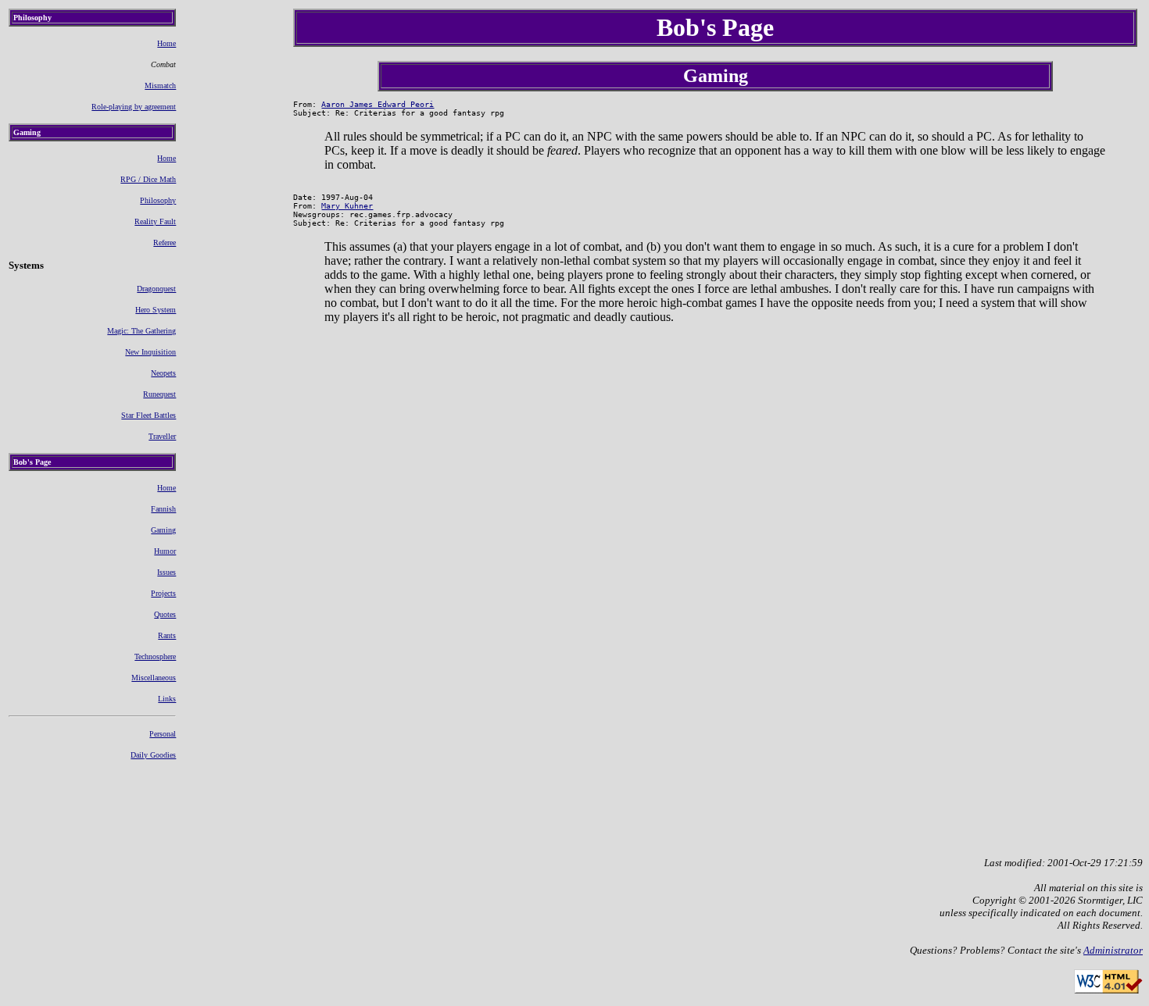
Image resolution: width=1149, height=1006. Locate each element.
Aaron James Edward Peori (377, 104)
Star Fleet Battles (148, 415)
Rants (167, 635)
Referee (164, 242)
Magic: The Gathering (141, 330)
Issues (166, 572)
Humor (165, 551)
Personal (162, 734)
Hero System (155, 309)
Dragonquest (156, 288)
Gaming (163, 530)
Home (166, 43)
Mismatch (160, 85)
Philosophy (158, 200)
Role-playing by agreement (133, 106)
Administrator (1113, 950)
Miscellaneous (153, 677)
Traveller (162, 436)
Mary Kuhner (347, 206)
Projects (163, 593)
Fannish (163, 509)
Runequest (159, 394)
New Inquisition (150, 352)
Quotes (165, 614)
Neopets (163, 373)
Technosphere (155, 656)
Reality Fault (155, 221)
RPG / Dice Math (148, 179)
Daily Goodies (153, 755)
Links (167, 698)
